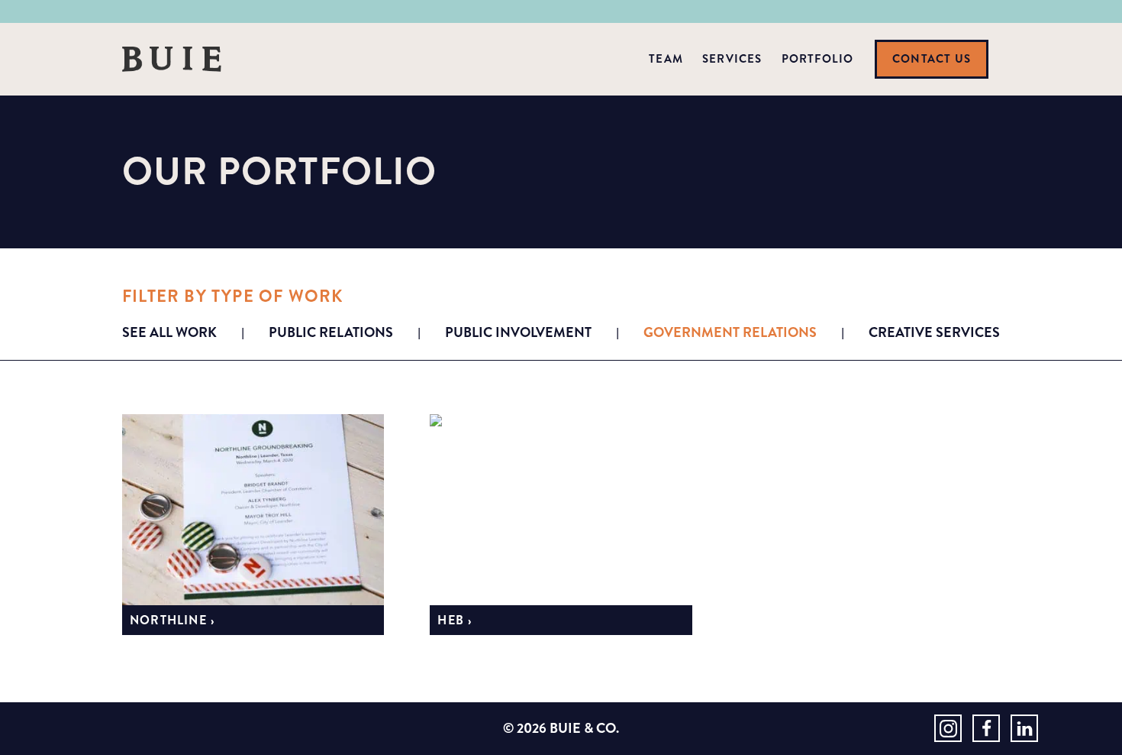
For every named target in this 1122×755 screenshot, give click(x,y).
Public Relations (331, 332)
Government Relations (730, 332)
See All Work (169, 332)
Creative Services (934, 332)
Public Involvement (518, 332)
